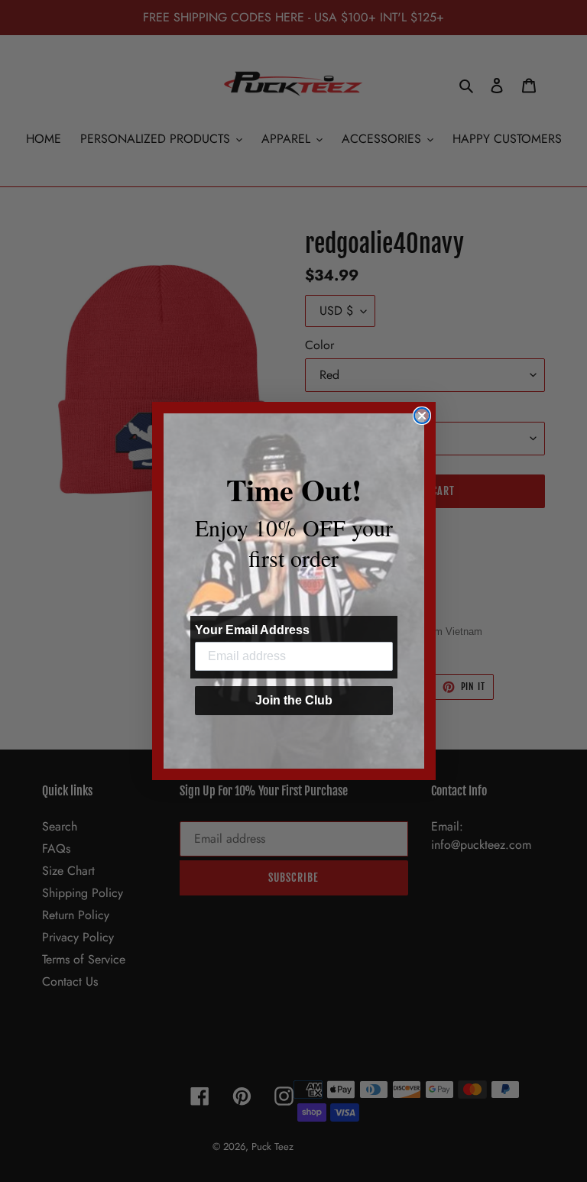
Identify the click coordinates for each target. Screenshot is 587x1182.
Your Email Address (252, 629)
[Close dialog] (422, 415)
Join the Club (293, 700)
